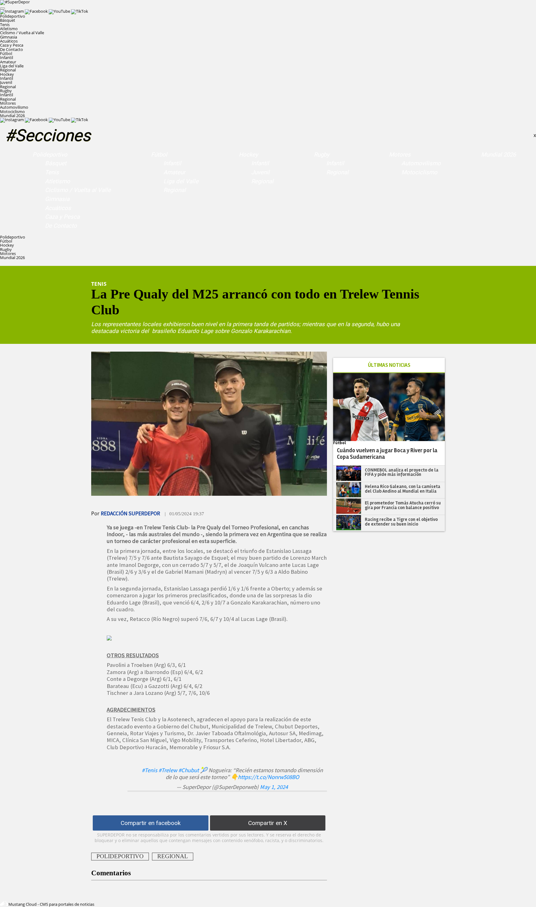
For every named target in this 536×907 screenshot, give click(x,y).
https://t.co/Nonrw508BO (268, 777)
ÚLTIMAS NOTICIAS (389, 365)
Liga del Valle (12, 66)
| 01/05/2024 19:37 (184, 513)
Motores (400, 154)
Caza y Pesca (11, 45)
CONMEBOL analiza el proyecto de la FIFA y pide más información (401, 472)
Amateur (8, 62)
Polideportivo (50, 154)
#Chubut (188, 770)
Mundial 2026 (12, 115)
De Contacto (11, 49)
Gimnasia (8, 37)
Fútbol (159, 154)
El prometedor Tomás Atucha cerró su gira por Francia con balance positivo (403, 505)
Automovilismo (14, 107)
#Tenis (149, 770)
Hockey (248, 154)
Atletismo (9, 28)
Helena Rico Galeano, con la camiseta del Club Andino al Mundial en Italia (402, 489)
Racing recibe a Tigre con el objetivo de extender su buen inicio (401, 522)
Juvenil (6, 82)
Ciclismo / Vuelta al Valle (22, 32)
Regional (8, 70)
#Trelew (168, 770)
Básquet (7, 20)
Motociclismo (12, 111)
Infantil (6, 57)
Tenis (5, 24)
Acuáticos (9, 41)
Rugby (321, 154)
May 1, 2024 (274, 787)
